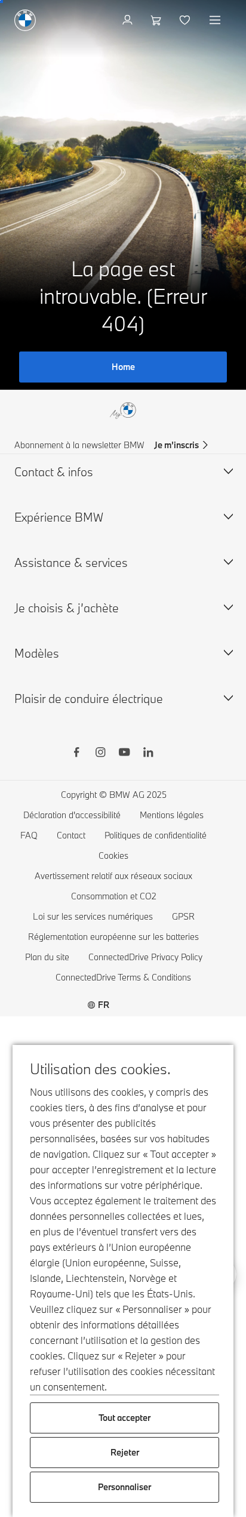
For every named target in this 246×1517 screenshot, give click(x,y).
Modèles (36, 653)
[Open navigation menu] (216, 20)
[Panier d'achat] (157, 20)
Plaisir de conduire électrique (88, 698)
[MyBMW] (128, 20)
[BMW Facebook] (76, 753)
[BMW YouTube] (124, 753)
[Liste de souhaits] (186, 20)
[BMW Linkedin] (148, 753)
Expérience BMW (58, 517)
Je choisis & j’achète (66, 607)
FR (103, 1004)
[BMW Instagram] (100, 753)
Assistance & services (71, 562)
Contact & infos (53, 471)
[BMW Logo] (25, 20)
